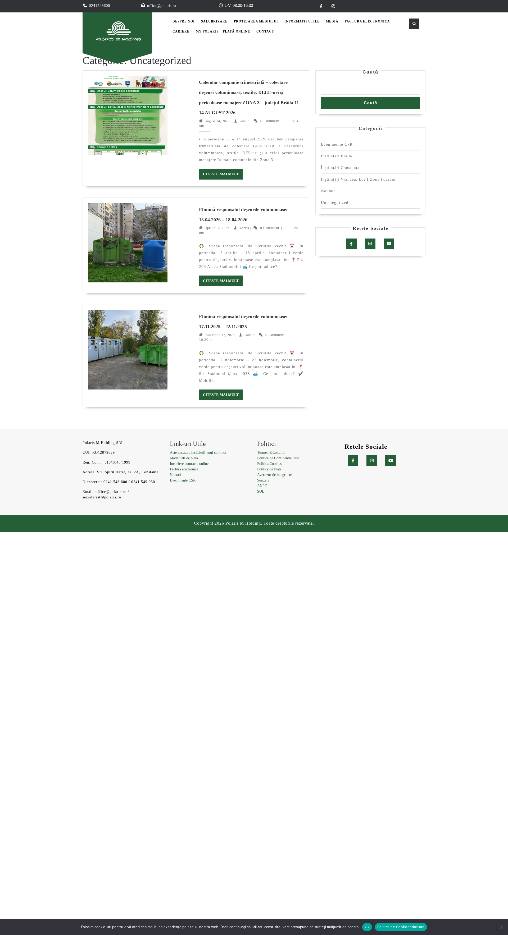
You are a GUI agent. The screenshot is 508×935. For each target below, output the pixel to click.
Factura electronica (184, 469)
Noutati (328, 191)
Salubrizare (214, 21)
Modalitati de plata (184, 458)
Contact (265, 31)
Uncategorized (334, 202)
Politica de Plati (269, 469)
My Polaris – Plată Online (223, 31)
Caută (370, 72)
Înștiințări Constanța (340, 168)
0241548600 (99, 5)
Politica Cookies (269, 464)
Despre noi (184, 21)
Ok (367, 927)
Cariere (181, 31)
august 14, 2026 (218, 121)
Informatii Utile (302, 21)
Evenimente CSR (337, 144)
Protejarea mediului (256, 21)
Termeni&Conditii (271, 453)
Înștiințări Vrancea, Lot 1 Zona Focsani (358, 179)
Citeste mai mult (223, 176)
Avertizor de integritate (274, 475)
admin (245, 121)
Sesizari (263, 480)
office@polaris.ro (161, 5)
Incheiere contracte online (189, 464)
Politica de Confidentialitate (278, 458)
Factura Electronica (367, 21)
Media (332, 21)
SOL (260, 491)
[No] (501, 927)
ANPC (262, 486)
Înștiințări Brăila (336, 156)
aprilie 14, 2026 (217, 228)
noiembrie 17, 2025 (220, 335)
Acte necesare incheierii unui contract (198, 453)
